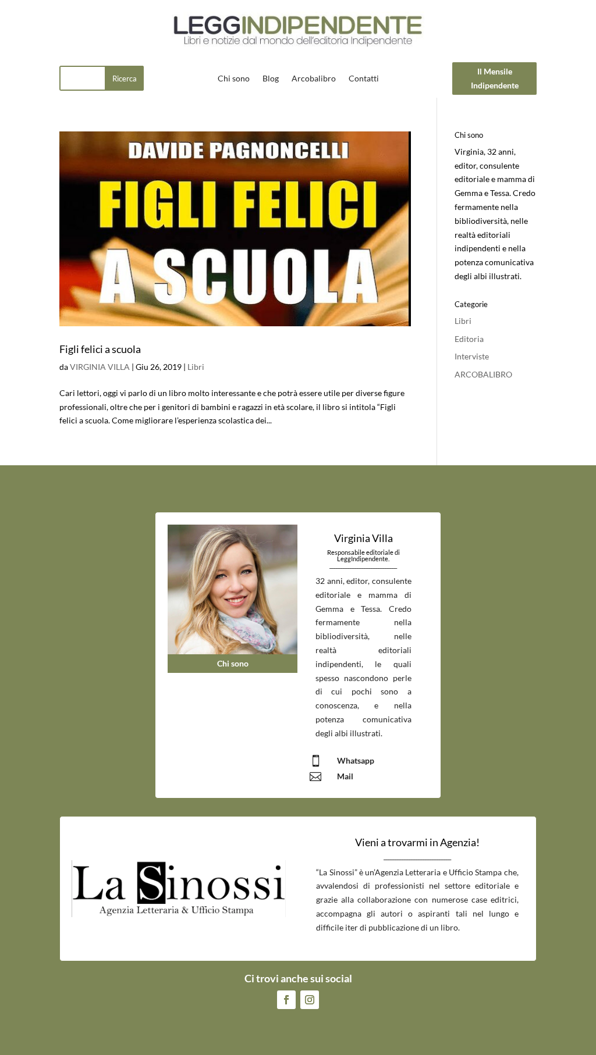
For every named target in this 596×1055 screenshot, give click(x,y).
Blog (270, 78)
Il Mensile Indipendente (495, 78)
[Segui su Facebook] (286, 999)
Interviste (472, 356)
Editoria (469, 339)
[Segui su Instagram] (309, 999)
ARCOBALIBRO (483, 374)
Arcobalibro (314, 78)
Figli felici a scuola (100, 349)
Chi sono (234, 78)
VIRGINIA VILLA (100, 367)
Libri (195, 367)
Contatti (364, 78)
